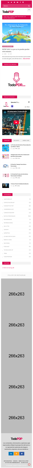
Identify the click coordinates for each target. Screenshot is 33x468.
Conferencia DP (9, 209)
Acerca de (24, 462)
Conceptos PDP (9, 206)
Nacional (7, 243)
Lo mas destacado (9, 236)
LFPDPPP (6, 229)
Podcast (6, 246)
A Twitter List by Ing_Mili (8, 267)
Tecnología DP (8, 250)
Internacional (8, 223)
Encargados (8, 219)
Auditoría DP (8, 199)
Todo (8, 11)
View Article (26, 58)
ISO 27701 (6, 226)
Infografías (8, 461)
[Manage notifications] (29, 464)
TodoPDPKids (8, 256)
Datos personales (7, 46)
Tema (5, 253)
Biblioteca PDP (23, 461)
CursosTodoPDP (9, 212)
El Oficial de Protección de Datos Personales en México (19, 175)
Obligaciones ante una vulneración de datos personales (20, 155)
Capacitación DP (9, 202)
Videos (15, 461)
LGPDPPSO (7, 233)
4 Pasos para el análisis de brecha (19, 184)
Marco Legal (8, 240)
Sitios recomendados (12, 462)
